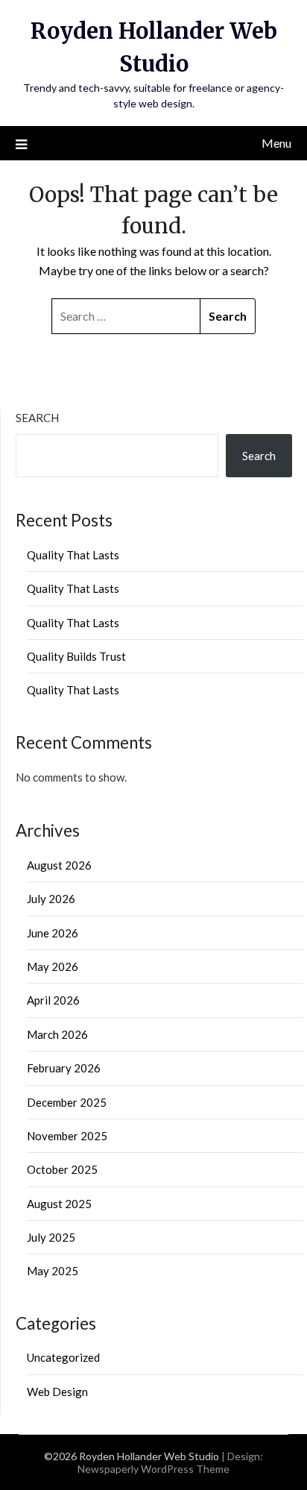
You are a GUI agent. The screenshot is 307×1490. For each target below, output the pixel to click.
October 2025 (62, 1169)
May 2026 (52, 966)
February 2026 (64, 1068)
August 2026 (59, 865)
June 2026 (52, 933)
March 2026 (57, 1034)
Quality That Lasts (73, 555)
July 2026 (51, 898)
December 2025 (67, 1102)
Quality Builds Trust (76, 656)
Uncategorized (63, 1357)
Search (37, 417)
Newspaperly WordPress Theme (153, 1468)
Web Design (57, 1391)
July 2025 (51, 1237)
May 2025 (52, 1270)
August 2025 (59, 1203)
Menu (276, 143)
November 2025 (67, 1135)
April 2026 (53, 1000)
